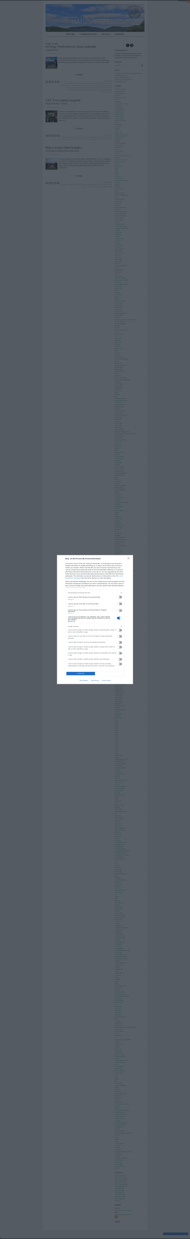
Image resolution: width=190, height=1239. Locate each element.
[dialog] (95, 619)
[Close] (129, 559)
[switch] (119, 597)
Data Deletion (84, 680)
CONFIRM (80, 673)
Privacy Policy (106, 680)
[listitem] (95, 593)
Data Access (95, 680)
